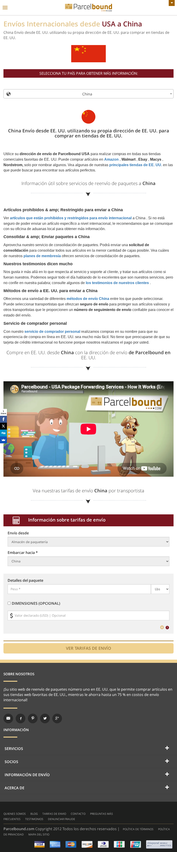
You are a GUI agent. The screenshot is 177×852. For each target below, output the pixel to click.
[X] (3, 426)
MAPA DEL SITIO (38, 834)
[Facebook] (3, 419)
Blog (34, 814)
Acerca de (14, 787)
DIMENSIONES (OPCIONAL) (36, 603)
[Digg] (3, 433)
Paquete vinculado (88, 8)
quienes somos (14, 814)
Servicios (14, 748)
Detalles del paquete (25, 580)
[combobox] (88, 93)
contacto (78, 814)
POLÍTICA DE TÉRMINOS (138, 829)
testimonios (34, 819)
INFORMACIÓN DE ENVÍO (27, 774)
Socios (11, 761)
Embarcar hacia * (23, 552)
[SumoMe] (3, 439)
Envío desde (18, 533)
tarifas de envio (54, 814)
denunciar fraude (61, 819)
